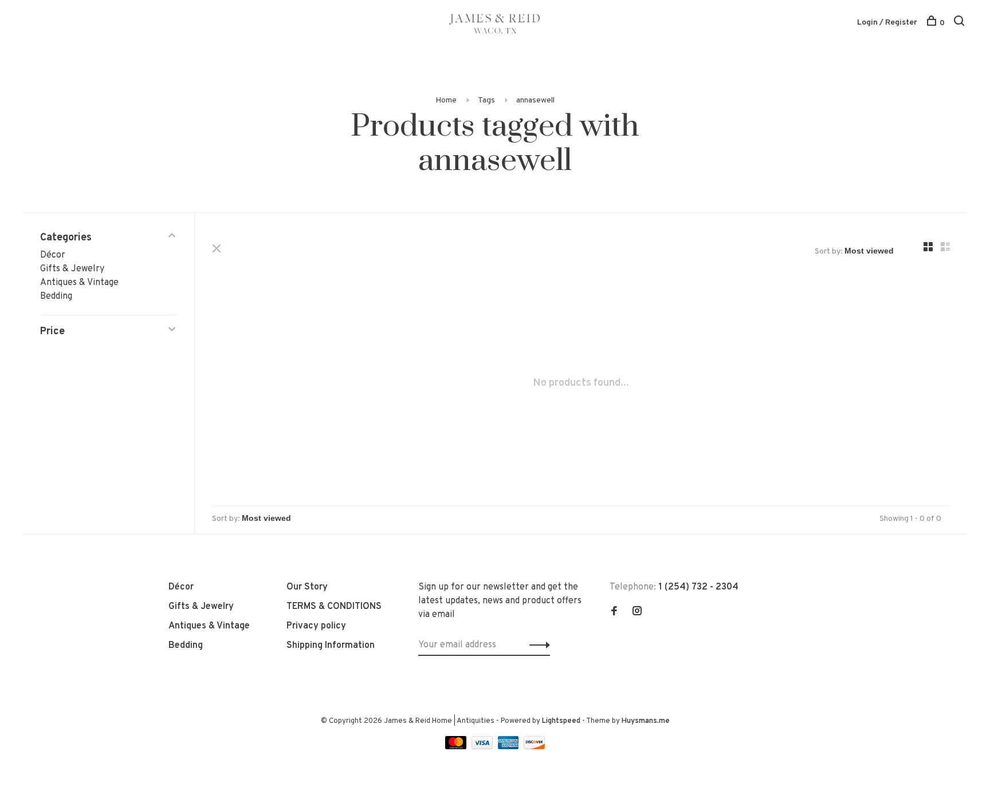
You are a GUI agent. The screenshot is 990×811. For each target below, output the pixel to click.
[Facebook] (614, 612)
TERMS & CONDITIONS (334, 606)
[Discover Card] (534, 747)
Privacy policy (316, 626)
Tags (486, 100)
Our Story (307, 587)
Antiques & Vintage (79, 282)
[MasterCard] (457, 747)
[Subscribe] (536, 645)
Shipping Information (330, 645)
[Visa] (483, 747)
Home (446, 100)
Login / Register (887, 22)
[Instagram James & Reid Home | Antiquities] (637, 612)
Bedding (56, 296)
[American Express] (509, 747)
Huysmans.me (646, 721)
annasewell (535, 100)
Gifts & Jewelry (72, 269)
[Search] (960, 23)
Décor (52, 255)
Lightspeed (561, 721)
